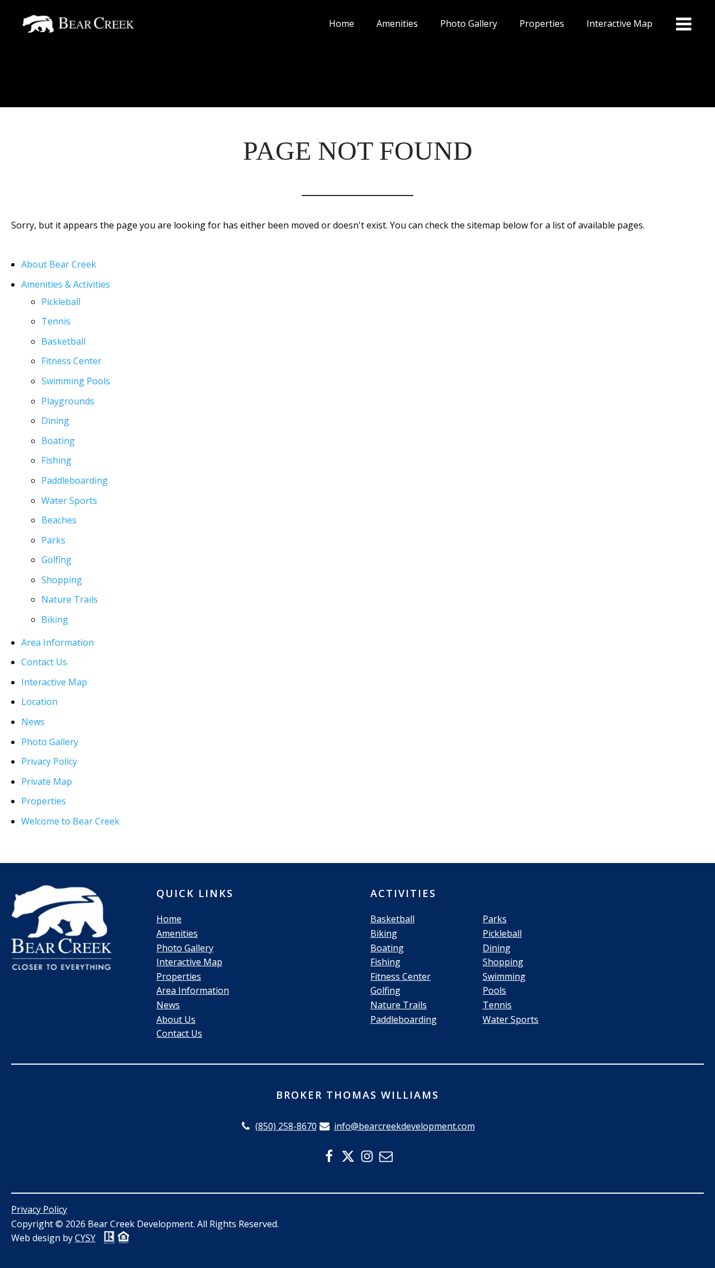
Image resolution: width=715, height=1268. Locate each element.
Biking (54, 619)
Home (341, 23)
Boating (58, 441)
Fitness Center (71, 361)
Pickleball (60, 301)
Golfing (56, 560)
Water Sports (69, 500)
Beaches (59, 520)
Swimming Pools (75, 381)
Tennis (55, 321)
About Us (176, 1019)
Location (39, 701)
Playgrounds (67, 401)
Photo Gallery (468, 23)
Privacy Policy (49, 761)
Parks (53, 540)
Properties (541, 23)
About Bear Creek (58, 264)
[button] (279, 1126)
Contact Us (44, 662)
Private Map (46, 781)
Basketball (63, 341)
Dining (55, 420)
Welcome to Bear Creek (70, 821)
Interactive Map (619, 23)
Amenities (397, 23)
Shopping (61, 580)
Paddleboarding (74, 480)
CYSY (85, 1238)
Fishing (56, 460)
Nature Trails (69, 599)
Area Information (57, 642)
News (33, 722)
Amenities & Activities (65, 284)
